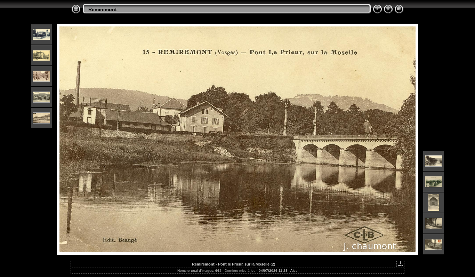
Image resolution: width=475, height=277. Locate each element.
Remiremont (102, 9)
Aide (294, 270)
